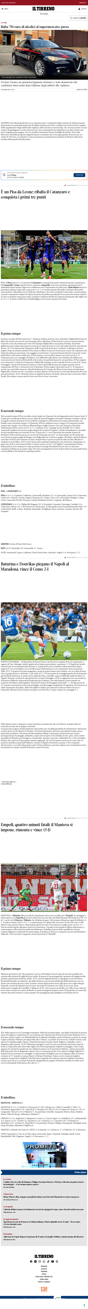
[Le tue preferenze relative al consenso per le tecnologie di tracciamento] (84, 1305)
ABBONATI (82, 3)
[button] (44, 1154)
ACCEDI (83, 9)
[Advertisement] (17, 107)
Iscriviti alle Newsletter (8, 3)
